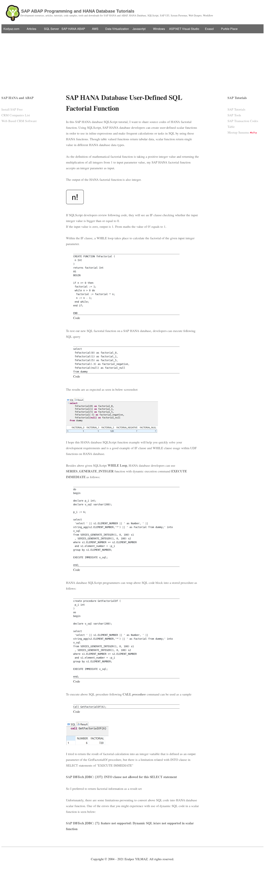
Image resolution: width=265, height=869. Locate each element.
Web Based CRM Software (19, 121)
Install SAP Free (12, 109)
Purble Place (229, 29)
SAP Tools (234, 115)
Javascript (138, 29)
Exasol (209, 29)
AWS (95, 29)
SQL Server (51, 29)
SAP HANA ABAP (73, 29)
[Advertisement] (132, 60)
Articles (31, 29)
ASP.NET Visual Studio (184, 29)
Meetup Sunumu (238, 132)
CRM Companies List (15, 115)
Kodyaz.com (11, 29)
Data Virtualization (117, 29)
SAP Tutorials (236, 109)
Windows (159, 29)
